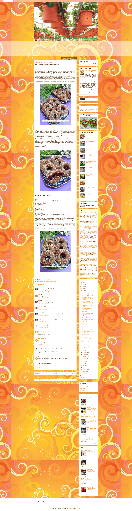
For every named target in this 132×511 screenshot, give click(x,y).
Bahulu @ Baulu (89, 194)
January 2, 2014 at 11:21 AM (43, 354)
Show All (95, 443)
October (84, 354)
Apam (92, 212)
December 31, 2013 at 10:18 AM (43, 303)
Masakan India (83, 245)
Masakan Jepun (92, 246)
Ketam (95, 232)
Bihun (95, 215)
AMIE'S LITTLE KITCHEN (87, 397)
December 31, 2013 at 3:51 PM (43, 336)
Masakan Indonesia (93, 245)
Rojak (94, 264)
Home (55, 373)
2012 (82, 373)
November (85, 352)
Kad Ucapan (92, 228)
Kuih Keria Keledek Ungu (87, 295)
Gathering (82, 223)
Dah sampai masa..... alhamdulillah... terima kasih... (87, 298)
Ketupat (82, 233)
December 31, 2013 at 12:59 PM (43, 327)
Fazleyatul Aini (41, 306)
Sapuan (87, 267)
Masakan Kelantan (91, 247)
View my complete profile (85, 94)
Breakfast (92, 216)
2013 (82, 292)
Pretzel (94, 261)
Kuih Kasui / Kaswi (90, 187)
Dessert (90, 221)
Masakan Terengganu (85, 253)
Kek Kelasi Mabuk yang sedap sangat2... (91, 162)
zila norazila (40, 287)
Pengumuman (94, 260)
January (84, 371)
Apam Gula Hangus (86, 317)
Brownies (82, 217)
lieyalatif (39, 347)
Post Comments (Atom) (58, 377)
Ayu (39, 356)
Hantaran (90, 225)
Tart (80, 270)
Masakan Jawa (84, 246)
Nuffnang (81, 259)
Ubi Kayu (95, 273)
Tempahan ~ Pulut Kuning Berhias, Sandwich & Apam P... (88, 343)
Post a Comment (40, 367)
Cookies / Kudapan (92, 220)
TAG (94, 269)
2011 (82, 375)
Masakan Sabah (83, 252)
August (84, 358)
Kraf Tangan (87, 233)
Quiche (90, 264)
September (85, 356)
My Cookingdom (85, 436)
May (84, 363)
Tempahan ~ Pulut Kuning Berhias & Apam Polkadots (88, 314)
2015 (82, 288)
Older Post (73, 373)
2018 (82, 282)
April (84, 365)
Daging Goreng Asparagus (85, 346)
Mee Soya (90, 255)
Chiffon (93, 218)
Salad (88, 265)
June (84, 361)
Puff (87, 263)
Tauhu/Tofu (86, 270)
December (85, 293)
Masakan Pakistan (84, 251)
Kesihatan (91, 232)
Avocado (88, 214)
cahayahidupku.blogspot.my (43, 330)
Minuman (95, 256)
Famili (86, 222)
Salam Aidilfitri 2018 (90, 135)
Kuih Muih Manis (44, 281)
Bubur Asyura (82, 218)
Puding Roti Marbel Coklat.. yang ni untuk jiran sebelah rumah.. (90, 169)
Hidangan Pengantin (87, 227)
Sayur (92, 267)
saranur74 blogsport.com (87, 459)
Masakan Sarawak (91, 252)
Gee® (39, 294)
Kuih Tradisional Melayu (52, 281)
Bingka (84, 216)
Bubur (93, 217)
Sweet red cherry (41, 338)
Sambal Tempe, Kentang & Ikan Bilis (87, 309)
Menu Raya (89, 256)
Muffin (82, 258)
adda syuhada (40, 324)
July (84, 360)
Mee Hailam (88, 180)
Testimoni (95, 272)
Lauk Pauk (88, 241)
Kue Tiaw (93, 233)
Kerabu (81, 231)
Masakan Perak (92, 251)
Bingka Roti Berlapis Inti (87, 329)
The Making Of (84, 273)
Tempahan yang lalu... (87, 327)
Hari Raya (87, 226)
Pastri (83, 260)
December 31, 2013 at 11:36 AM (43, 315)
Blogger (78, 508)
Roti (81, 265)
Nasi (88, 258)
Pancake (91, 259)
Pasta (95, 259)
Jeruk (87, 228)
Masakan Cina (91, 244)
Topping (90, 273)
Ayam (81, 215)
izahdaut (39, 312)
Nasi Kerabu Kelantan (90, 141)
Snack (83, 269)
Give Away (88, 223)
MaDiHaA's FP (83, 390)
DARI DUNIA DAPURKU (86, 486)
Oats (86, 259)
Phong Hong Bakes (85, 450)
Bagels (87, 215)
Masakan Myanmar (91, 248)
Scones (81, 268)
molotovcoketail (69, 508)
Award (93, 214)
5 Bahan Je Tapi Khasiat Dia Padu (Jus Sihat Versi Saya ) (91, 488)
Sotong (89, 269)
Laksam (81, 241)
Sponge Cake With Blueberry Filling (90, 155)
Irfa (39, 300)
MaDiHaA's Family (84, 386)
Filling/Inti (93, 222)
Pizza (90, 261)
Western (82, 275)
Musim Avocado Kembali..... (89, 175)
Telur (93, 270)
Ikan (81, 228)
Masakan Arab (83, 244)
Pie (86, 261)
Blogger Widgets (88, 110)
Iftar (93, 227)
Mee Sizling (84, 311)
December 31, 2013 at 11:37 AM (43, 321)
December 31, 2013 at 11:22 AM (43, 309)
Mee (85, 255)
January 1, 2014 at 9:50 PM (43, 344)
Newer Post (37, 373)
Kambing (81, 230)
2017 (82, 284)
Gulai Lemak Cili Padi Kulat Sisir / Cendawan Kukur (87, 325)
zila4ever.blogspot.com (86, 469)
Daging (84, 221)
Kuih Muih (39, 281)
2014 (82, 290)
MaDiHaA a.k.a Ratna (91, 70)
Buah (88, 217)
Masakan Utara (89, 254)
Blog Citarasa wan (85, 427)
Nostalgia (93, 258)
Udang (83, 274)
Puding (81, 263)
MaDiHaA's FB (83, 388)
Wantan (94, 274)
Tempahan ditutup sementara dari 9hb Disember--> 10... (87, 339)
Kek (86, 230)
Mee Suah (95, 255)
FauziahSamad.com (85, 407)
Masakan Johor (82, 247)
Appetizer (82, 214)
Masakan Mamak (83, 248)
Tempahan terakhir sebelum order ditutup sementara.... (87, 302)
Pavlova (88, 260)
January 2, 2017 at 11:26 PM (43, 365)
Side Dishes (94, 268)
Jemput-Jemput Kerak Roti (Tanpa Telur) (87, 349)
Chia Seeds (88, 218)
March (84, 367)
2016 (82, 286)
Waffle (89, 274)
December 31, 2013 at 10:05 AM (43, 297)
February (85, 369)
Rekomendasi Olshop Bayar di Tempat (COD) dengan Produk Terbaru (87, 439)
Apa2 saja (83, 212)
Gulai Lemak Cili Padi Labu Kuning (87, 306)
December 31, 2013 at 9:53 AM (43, 291)
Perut (82, 261)
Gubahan (83, 225)
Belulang (91, 215)
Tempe (90, 272)
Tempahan (82, 272)
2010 (82, 377)
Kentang (92, 230)
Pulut (91, 263)
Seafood (86, 268)
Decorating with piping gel (38, 502)
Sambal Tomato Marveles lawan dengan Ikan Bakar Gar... (87, 320)
